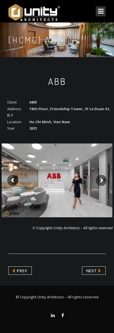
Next (92, 270)
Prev (21, 270)
